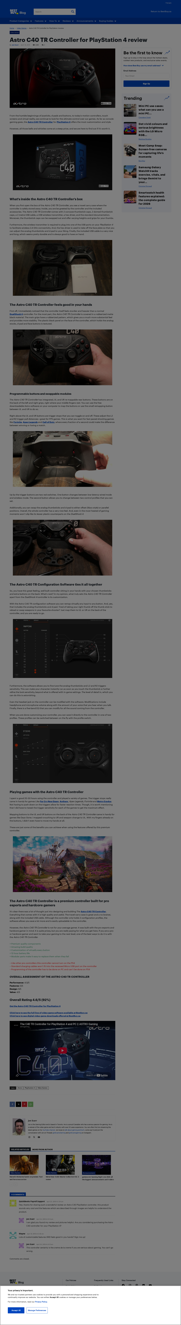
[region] (90, 1305)
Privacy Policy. (41, 1302)
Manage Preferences (37, 1310)
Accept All (16, 1310)
